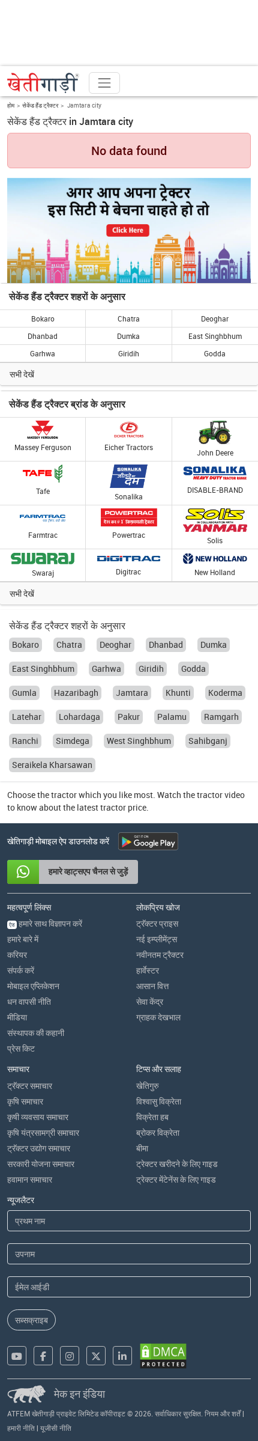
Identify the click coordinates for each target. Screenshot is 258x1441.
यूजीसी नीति (55, 1428)
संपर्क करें (20, 970)
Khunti (178, 692)
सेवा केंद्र (149, 1001)
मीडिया (17, 1017)
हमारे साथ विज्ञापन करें (45, 923)
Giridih (128, 353)
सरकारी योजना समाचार (40, 1163)
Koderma (225, 692)
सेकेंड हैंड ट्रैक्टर (40, 105)
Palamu (172, 716)
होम (10, 105)
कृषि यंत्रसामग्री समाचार (43, 1132)
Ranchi (25, 740)
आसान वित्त (152, 986)
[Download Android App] (148, 841)
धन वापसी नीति (29, 1001)
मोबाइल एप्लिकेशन (33, 986)
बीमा (142, 1148)
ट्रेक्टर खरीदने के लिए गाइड (177, 1163)
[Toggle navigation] (104, 83)
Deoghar (215, 318)
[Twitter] (96, 1355)
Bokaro (43, 318)
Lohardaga (79, 716)
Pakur (129, 716)
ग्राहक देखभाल (158, 1017)
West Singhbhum (139, 740)
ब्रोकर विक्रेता (157, 1132)
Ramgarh (221, 716)
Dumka (128, 336)
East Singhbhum (215, 336)
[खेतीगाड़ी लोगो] (43, 83)
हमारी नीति (21, 1428)
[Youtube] (16, 1355)
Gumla (24, 692)
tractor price (123, 807)
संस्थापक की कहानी (35, 1032)
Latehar (26, 716)
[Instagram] (69, 1355)
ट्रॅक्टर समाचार (29, 1085)
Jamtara (132, 692)
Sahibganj (207, 740)
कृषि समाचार (25, 1101)
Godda (215, 353)
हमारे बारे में (22, 939)
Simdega (72, 740)
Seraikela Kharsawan (52, 764)
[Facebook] (43, 1355)
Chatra (129, 318)
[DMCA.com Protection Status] (163, 1355)
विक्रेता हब (152, 1117)
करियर (17, 954)
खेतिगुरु (147, 1085)
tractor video (221, 794)
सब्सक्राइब (31, 1320)
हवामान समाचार (29, 1179)
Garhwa (42, 353)
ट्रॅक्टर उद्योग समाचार (38, 1148)
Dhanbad (43, 336)
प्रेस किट (21, 1048)
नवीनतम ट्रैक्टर (160, 954)
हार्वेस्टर (147, 970)
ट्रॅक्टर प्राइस (157, 923)
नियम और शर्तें (223, 1413)
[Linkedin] (122, 1355)
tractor (64, 794)
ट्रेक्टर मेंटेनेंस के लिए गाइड (176, 1179)
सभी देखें (22, 374)
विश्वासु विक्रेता (158, 1101)
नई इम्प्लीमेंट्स (156, 939)
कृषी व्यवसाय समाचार (37, 1117)
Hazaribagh (76, 692)
